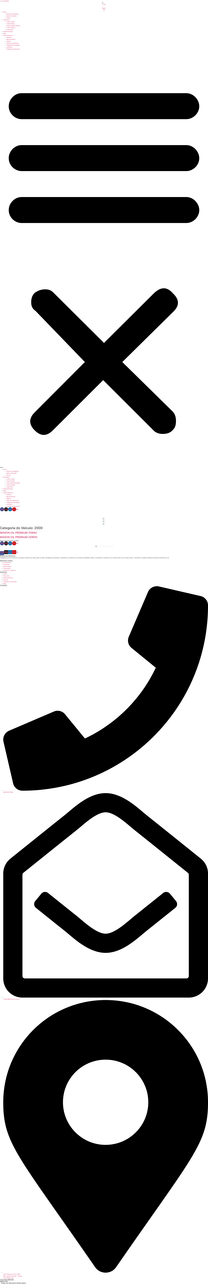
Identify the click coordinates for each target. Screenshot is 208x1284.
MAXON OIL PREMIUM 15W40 (18, 532)
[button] (104, 259)
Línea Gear (9, 29)
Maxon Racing (10, 39)
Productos (6, 20)
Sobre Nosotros (8, 35)
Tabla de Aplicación (12, 43)
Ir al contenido (4, 1)
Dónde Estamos (8, 31)
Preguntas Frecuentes (13, 45)
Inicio (4, 12)
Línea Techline (10, 27)
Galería (8, 41)
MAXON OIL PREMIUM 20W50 (18, 537)
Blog (4, 33)
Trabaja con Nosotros (13, 49)
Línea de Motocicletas (13, 25)
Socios (8, 18)
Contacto (9, 47)
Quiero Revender (11, 16)
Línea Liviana (10, 22)
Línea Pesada (10, 24)
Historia (8, 37)
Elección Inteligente (12, 14)
